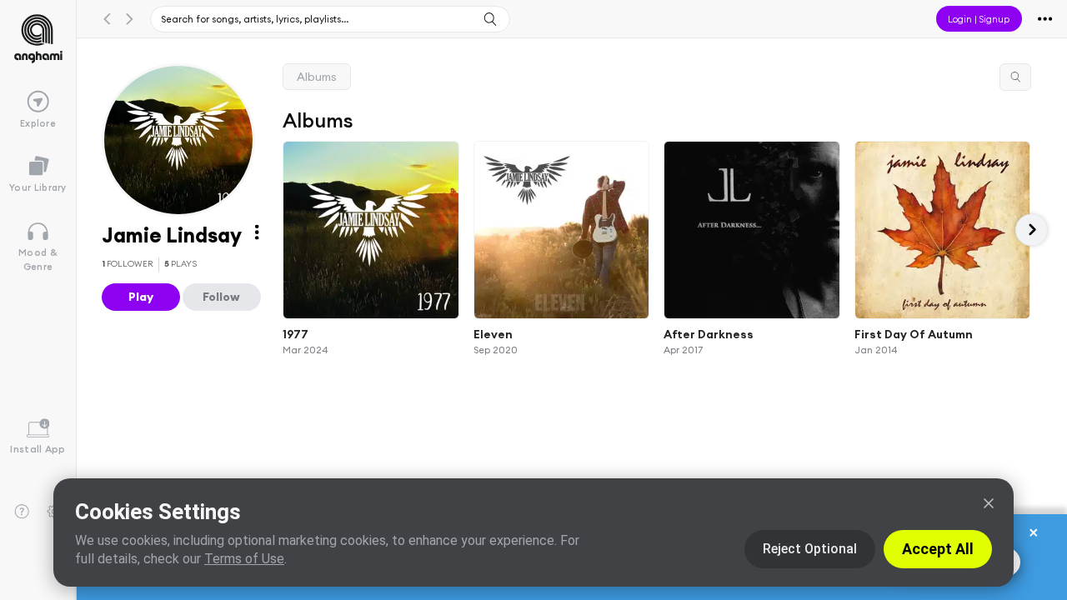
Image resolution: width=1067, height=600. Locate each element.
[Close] (988, 503)
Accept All (938, 549)
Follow (221, 296)
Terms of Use (244, 559)
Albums (317, 76)
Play (140, 296)
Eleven (493, 333)
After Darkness (709, 333)
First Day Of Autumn (913, 333)
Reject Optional (810, 549)
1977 (295, 333)
